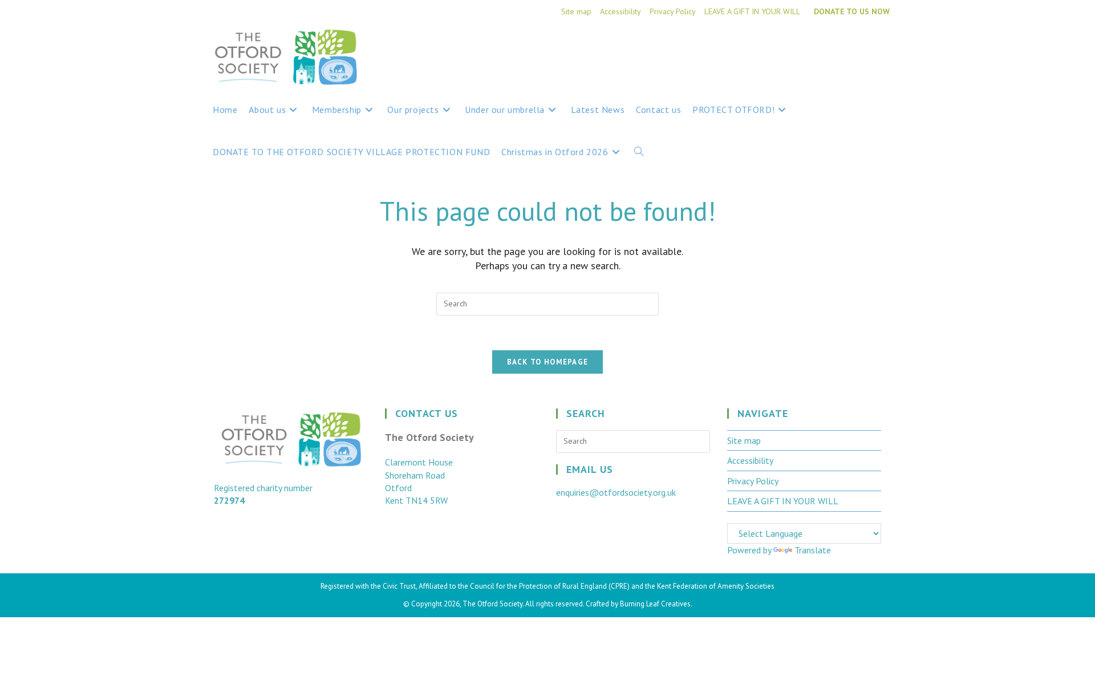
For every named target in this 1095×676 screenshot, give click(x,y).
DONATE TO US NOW (852, 11)
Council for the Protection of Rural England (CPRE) (550, 586)
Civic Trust (399, 586)
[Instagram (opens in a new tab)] (883, 47)
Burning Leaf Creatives (655, 604)
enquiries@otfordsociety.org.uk (616, 492)
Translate (812, 550)
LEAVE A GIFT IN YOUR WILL (752, 11)
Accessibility (620, 11)
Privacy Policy (673, 11)
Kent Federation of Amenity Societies (715, 586)
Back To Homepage (548, 362)
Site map (576, 11)
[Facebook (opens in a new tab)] (862, 47)
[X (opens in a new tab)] (840, 47)
